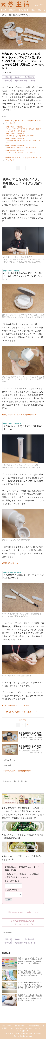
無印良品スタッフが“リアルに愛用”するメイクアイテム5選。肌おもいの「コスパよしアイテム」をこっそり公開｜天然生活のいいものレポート (23, 60)
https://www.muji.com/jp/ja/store (17, 771)
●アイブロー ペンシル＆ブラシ (15, 705)
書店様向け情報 (34, 1026)
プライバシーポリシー (33, 1028)
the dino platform (26, 1036)
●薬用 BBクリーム (10, 563)
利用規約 (19, 1028)
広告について (6, 1026)
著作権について (20, 1026)
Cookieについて (23, 1031)
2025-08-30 (7, 73)
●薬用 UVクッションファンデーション (19, 414)
